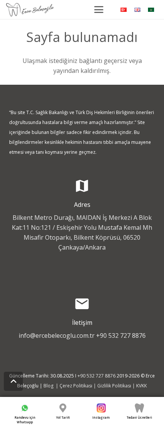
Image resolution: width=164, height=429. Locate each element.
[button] (98, 9)
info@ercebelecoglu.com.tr (57, 335)
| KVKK (139, 385)
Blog (49, 385)
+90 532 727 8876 (121, 335)
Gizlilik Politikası (114, 385)
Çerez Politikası (75, 385)
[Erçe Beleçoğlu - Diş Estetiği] (30, 9)
